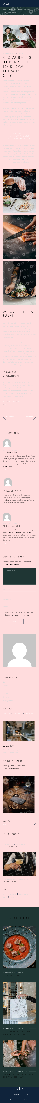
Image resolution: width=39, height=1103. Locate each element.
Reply (5, 470)
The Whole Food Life (14, 975)
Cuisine (5, 686)
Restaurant (6, 697)
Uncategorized (8, 700)
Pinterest (6, 713)
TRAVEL (25, 1094)
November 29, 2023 (10, 450)
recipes (12, 401)
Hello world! (10, 847)
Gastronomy (12, 9)
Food (4, 401)
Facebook (17, 713)
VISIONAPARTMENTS (22, 1100)
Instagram (30, 713)
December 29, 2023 (9, 879)
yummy (12, 897)
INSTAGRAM (15, 1094)
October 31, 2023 (9, 53)
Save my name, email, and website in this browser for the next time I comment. (19, 613)
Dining (5, 689)
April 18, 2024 (8, 844)
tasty (20, 401)
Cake (4, 682)
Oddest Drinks (10, 881)
